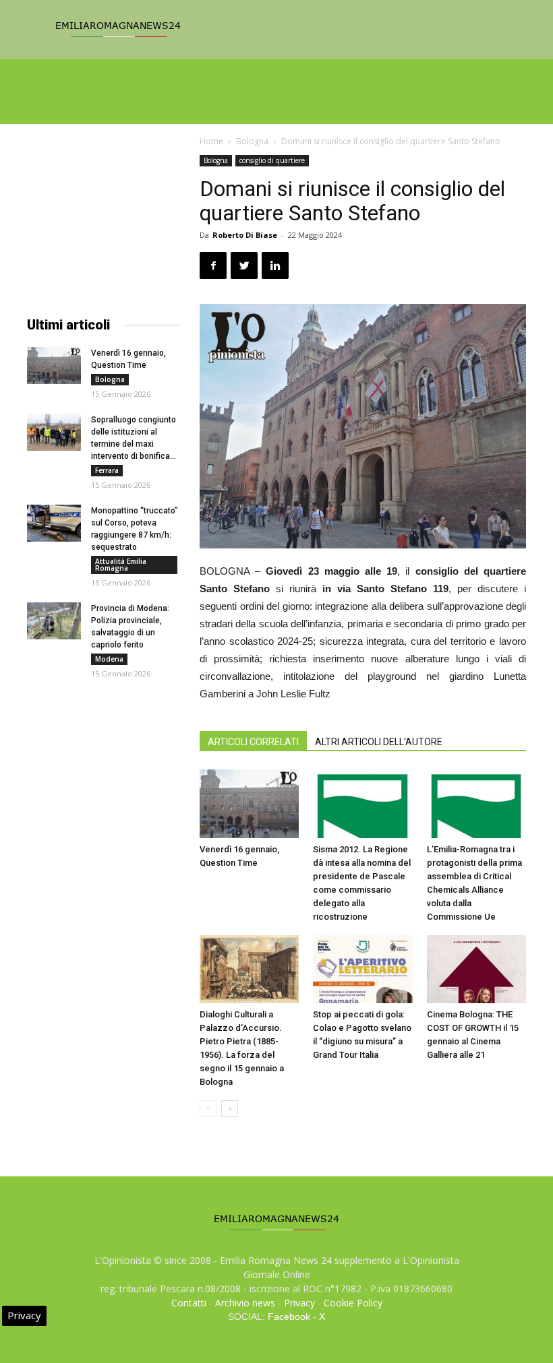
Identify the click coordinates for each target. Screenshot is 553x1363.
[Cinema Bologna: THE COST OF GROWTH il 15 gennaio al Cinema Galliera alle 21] (476, 969)
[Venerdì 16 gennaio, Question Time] (249, 803)
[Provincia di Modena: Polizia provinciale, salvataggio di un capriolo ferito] (54, 620)
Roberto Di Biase (244, 235)
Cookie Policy (353, 1302)
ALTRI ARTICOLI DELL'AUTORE (378, 741)
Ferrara (107, 470)
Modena (109, 659)
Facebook (289, 1316)
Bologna (252, 141)
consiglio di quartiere (272, 160)
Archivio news (245, 1302)
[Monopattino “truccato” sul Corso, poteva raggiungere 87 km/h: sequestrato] (54, 523)
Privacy (299, 1302)
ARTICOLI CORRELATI (253, 741)
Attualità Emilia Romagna (120, 565)
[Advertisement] (104, 222)
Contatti (188, 1302)
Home (211, 141)
